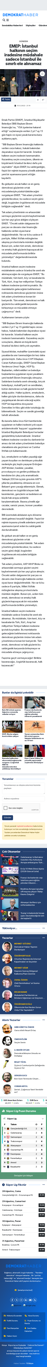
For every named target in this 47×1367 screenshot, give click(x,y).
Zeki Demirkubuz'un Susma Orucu (26, 984)
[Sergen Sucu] (7, 1077)
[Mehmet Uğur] (7, 971)
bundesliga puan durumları (17, 1354)
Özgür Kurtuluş (22, 956)
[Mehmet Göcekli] (7, 947)
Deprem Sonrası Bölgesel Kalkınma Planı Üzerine (26, 972)
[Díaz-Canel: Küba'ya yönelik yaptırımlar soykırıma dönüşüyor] (35, 751)
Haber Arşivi (12, 1336)
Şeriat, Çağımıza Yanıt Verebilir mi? (28, 1091)
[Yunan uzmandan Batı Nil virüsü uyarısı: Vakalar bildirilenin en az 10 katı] (35, 726)
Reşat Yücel (20, 1062)
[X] (17, 1300)
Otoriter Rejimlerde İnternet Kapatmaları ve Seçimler (27, 960)
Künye (4, 1345)
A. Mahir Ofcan (21, 1050)
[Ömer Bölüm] (7, 1041)
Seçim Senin (20, 1043)
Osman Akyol (21, 1086)
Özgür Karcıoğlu (23, 1004)
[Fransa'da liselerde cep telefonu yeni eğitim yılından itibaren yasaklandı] (35, 702)
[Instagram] (21, 1300)
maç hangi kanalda (23, 1356)
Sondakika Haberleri (12, 25)
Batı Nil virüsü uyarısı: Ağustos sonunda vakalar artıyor (11, 712)
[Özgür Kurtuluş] (7, 959)
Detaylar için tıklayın (23, 1176)
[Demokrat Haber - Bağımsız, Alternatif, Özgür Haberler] (20, 15)
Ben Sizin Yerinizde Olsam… (27, 1079)
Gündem (23, 41)
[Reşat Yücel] (7, 1065)
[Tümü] (43, 928)
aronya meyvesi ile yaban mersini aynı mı (23, 1351)
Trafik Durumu (12, 1321)
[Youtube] (30, 1300)
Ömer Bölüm (20, 1039)
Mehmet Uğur (21, 968)
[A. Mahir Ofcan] (7, 1053)
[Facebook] (12, 1300)
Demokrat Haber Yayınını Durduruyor (25, 948)
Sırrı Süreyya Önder (24, 1027)
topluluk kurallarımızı (25, 826)
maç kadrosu (34, 1354)
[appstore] (16, 1306)
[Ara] (4, 20)
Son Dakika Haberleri (30, 1329)
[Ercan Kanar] (7, 995)
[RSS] (35, 1300)
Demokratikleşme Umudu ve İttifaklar (27, 1054)
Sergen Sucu (20, 1076)
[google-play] (29, 1306)
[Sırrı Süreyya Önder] (7, 1029)
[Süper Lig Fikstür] (43, 1185)
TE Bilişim (29, 1363)
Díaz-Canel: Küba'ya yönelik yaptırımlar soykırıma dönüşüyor (34, 761)
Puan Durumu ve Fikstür (33, 1322)
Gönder (7, 818)
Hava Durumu (33, 1316)
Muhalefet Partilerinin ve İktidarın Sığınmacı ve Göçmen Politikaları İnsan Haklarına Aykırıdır (28, 996)
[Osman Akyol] (7, 1089)
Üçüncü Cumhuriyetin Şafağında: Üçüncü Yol (29, 1066)
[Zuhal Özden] (7, 983)
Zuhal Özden (20, 980)
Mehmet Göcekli (22, 944)
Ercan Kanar (20, 992)
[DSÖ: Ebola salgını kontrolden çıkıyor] (12, 726)
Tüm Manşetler (13, 1328)
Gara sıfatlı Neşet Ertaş (25, 1030)
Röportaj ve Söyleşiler (17, 1345)
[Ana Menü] (7, 20)
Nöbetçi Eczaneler (14, 1316)
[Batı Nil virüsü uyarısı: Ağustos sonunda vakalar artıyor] (12, 702)
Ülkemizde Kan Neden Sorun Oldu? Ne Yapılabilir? (27, 1008)
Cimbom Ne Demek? (36, 1345)
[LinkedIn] (26, 1300)
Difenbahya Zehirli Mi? (23, 1348)
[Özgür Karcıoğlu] (7, 1007)
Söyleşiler (31, 25)
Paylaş (7, 99)
